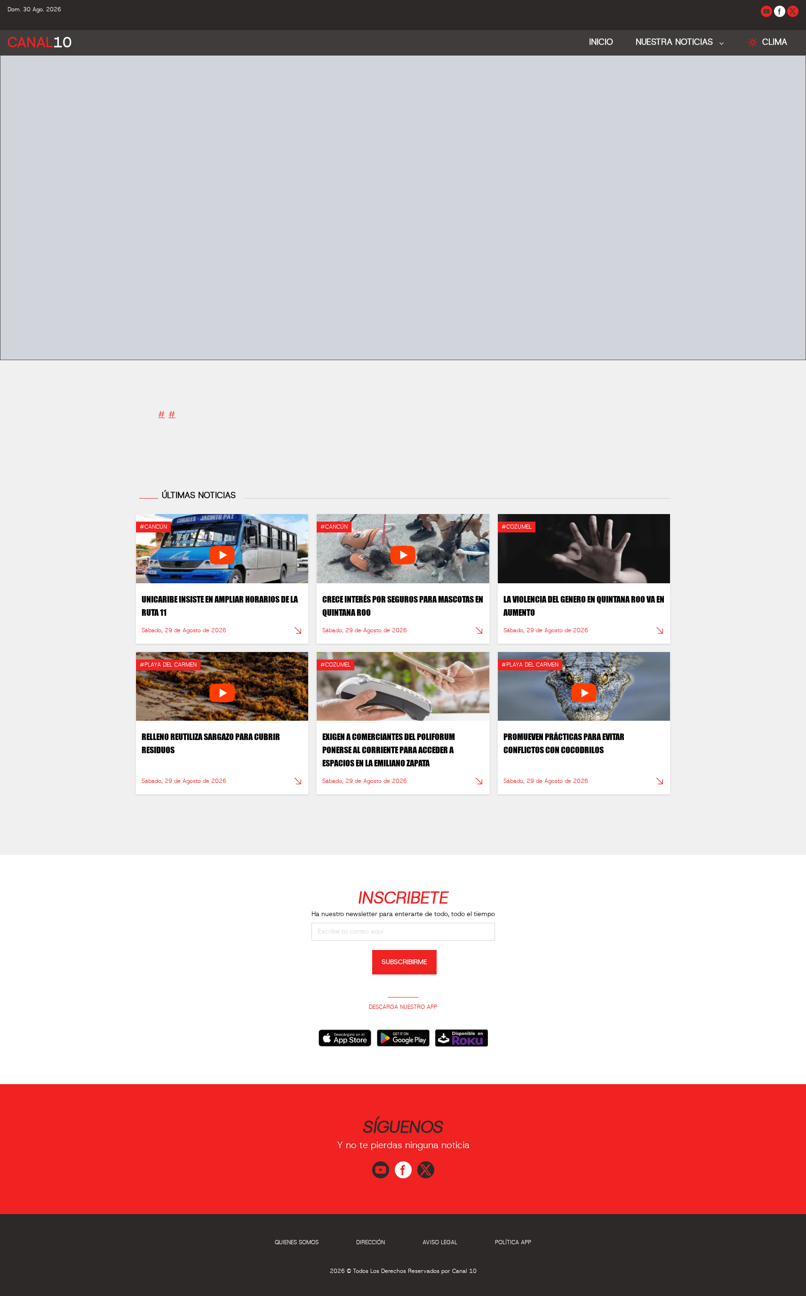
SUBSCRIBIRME (404, 962)
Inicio (601, 42)
